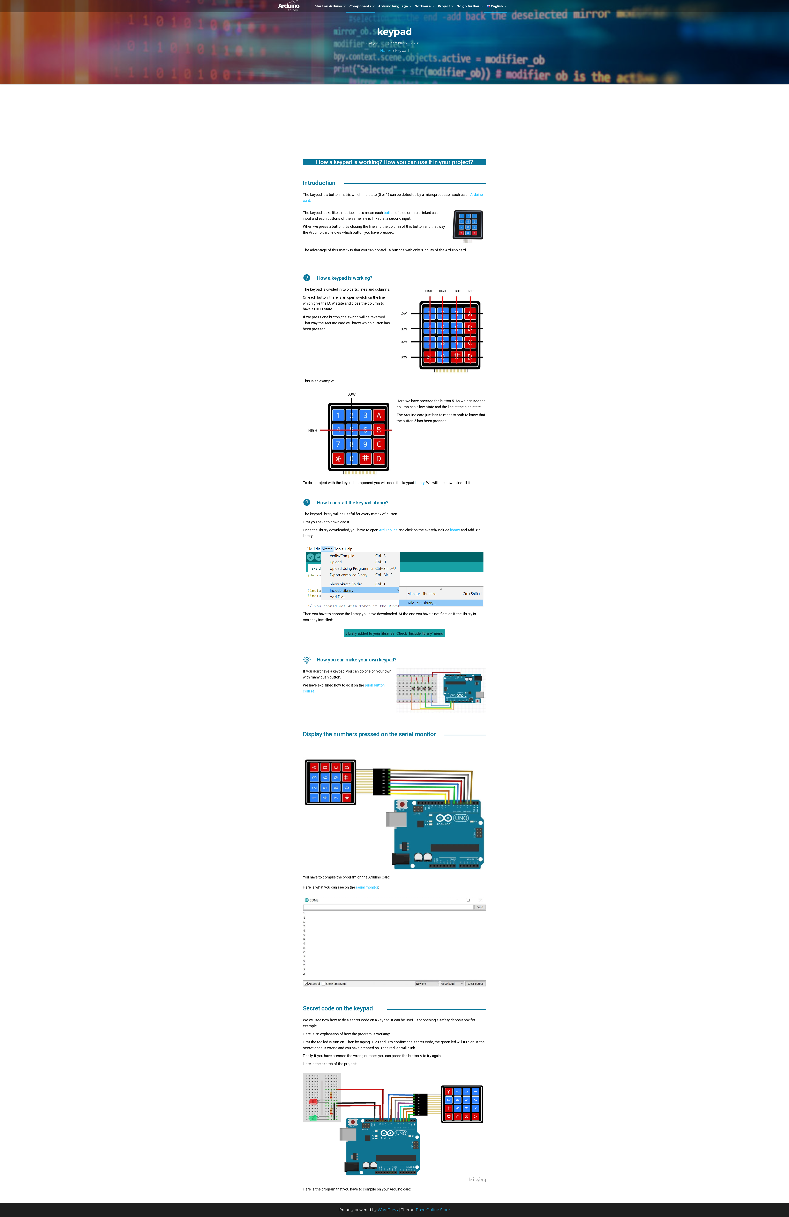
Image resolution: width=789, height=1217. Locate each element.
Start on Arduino (328, 6)
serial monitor (367, 887)
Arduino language (393, 6)
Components (360, 6)
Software (423, 6)
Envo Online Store (433, 1210)
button (389, 212)
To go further (468, 6)
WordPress (388, 1210)
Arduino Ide (388, 530)
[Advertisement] (394, 126)
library (419, 483)
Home (385, 50)
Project (444, 6)
